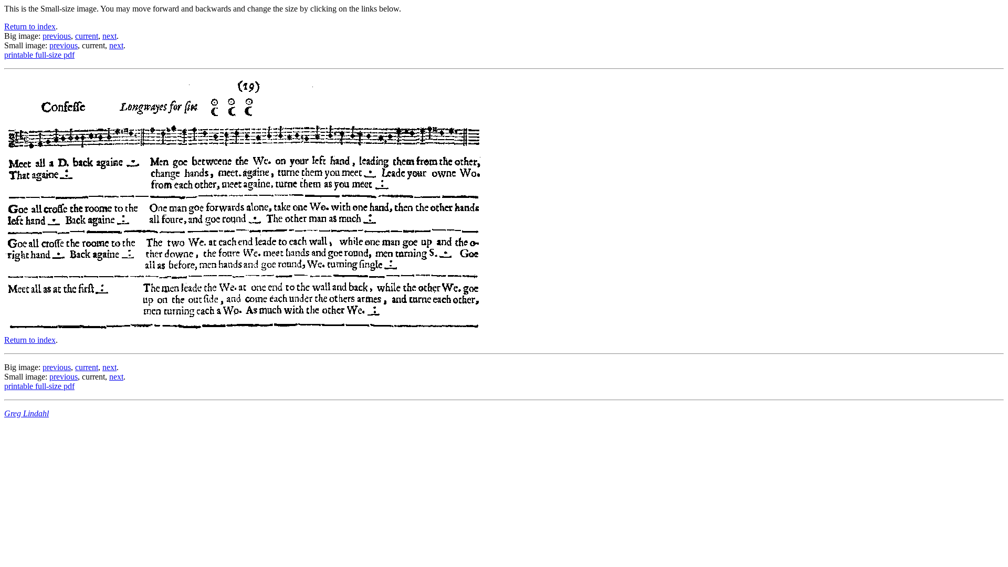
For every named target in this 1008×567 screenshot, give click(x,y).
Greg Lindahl (26, 413)
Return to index (30, 26)
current (86, 36)
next (109, 36)
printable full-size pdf (39, 54)
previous (57, 36)
